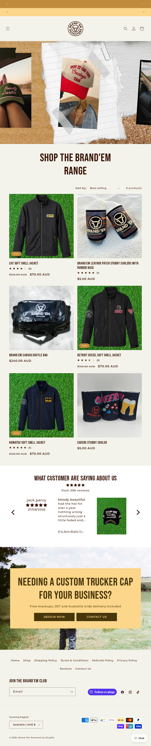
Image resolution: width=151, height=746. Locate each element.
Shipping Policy (45, 660)
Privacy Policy (127, 660)
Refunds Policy (102, 660)
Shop (27, 660)
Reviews (66, 668)
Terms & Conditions (75, 660)
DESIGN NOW (54, 617)
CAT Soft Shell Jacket (23, 263)
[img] (75, 485)
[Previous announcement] (7, 4)
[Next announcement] (144, 4)
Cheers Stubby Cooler (92, 443)
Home (15, 660)
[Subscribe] (71, 691)
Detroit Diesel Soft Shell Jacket (99, 355)
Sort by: (81, 188)
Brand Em (24, 737)
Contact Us (83, 668)
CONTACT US (97, 617)
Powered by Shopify (42, 737)
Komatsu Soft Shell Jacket (27, 443)
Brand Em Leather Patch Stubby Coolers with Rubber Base (107, 265)
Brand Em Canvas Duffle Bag (28, 355)
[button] (8, 29)
